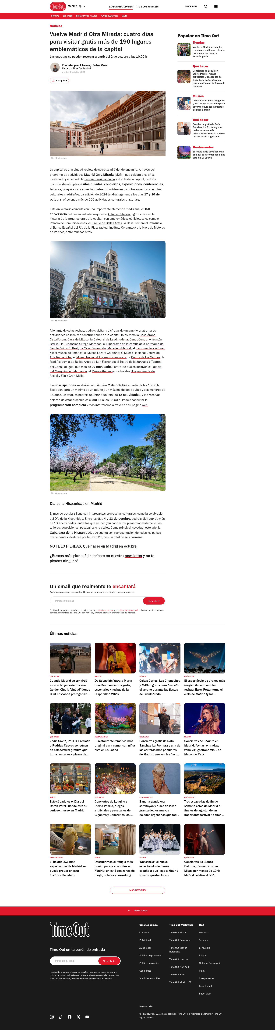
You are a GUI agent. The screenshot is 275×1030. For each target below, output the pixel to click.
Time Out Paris (177, 975)
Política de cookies (149, 963)
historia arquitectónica (100, 179)
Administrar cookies (149, 978)
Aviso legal (145, 948)
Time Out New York (179, 967)
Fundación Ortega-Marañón (83, 344)
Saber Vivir (205, 994)
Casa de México (78, 340)
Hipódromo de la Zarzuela (123, 344)
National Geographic (210, 963)
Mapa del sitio (145, 1006)
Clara (201, 971)
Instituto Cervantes (122, 228)
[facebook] (69, 1017)
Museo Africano (102, 371)
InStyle (202, 956)
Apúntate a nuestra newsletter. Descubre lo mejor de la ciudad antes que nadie (92, 592)
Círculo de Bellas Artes (107, 223)
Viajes (124, 16)
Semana (203, 940)
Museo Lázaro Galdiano (103, 353)
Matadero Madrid (119, 348)
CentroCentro (139, 340)
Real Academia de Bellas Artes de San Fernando (82, 362)
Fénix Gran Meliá (72, 376)
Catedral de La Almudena (111, 340)
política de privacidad (128, 610)
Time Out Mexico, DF (180, 982)
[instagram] (52, 1017)
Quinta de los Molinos (145, 357)
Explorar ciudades (121, 7)
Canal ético (145, 971)
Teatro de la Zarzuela (134, 362)
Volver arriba (141, 911)
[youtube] (87, 1017)
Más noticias (137, 890)
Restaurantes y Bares (86, 16)
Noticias (55, 16)
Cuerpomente (206, 978)
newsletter (133, 556)
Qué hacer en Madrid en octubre (110, 547)
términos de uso (105, 610)
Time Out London (178, 959)
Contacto (144, 933)
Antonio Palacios (119, 214)
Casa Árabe (147, 335)
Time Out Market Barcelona (178, 950)
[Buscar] (206, 6)
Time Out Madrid (178, 933)
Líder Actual (205, 986)
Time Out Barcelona (179, 940)
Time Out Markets (148, 7)
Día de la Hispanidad (69, 519)
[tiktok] (61, 1017)
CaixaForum (58, 340)
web (145, 405)
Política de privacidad (150, 956)
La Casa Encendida (93, 348)
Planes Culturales (109, 16)
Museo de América (70, 353)
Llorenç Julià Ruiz (93, 65)
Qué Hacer (67, 16)
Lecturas (203, 933)
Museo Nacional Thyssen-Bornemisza (101, 357)
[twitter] (78, 1017)
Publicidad (145, 940)
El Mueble (204, 948)
